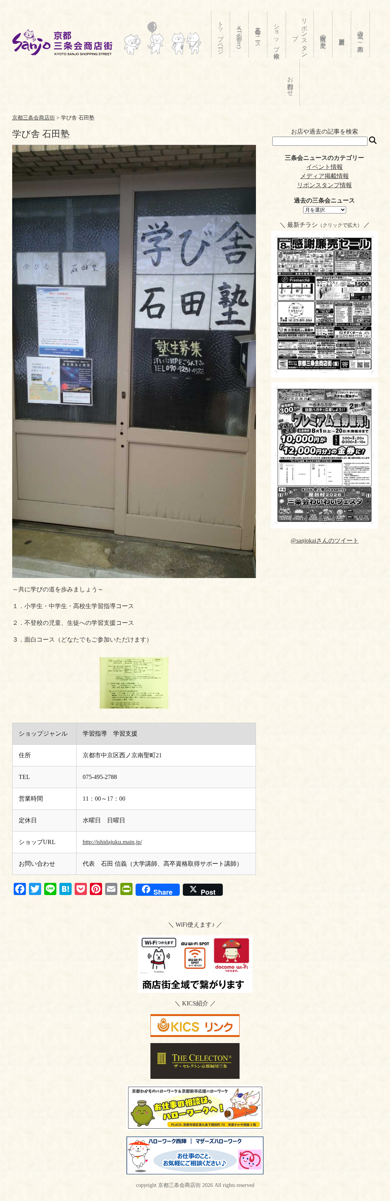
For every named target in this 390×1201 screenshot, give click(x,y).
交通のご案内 (360, 34)
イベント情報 (324, 167)
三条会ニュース (258, 34)
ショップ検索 (276, 34)
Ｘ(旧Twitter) (239, 35)
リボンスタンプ (300, 34)
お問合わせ (290, 82)
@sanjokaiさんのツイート (325, 540)
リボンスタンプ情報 (324, 185)
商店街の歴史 (323, 34)
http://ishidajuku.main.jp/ (112, 842)
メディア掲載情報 (324, 176)
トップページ (220, 34)
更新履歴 (341, 34)
